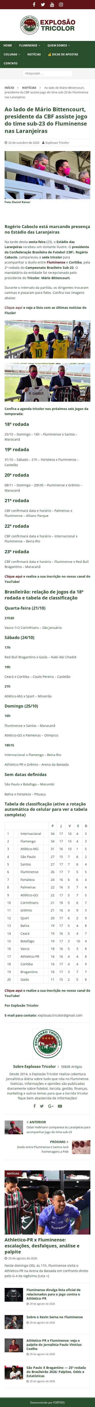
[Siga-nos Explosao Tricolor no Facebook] (34, 1106)
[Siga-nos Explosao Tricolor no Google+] (49, 1106)
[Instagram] (61, 4)
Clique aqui (13, 307)
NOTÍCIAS (34, 54)
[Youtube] (52, 4)
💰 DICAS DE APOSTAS (63, 54)
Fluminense (28, 45)
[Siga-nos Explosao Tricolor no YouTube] (58, 1106)
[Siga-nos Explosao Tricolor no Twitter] (40, 1106)
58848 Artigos (71, 1066)
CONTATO (11, 63)
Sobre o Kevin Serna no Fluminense (55, 1317)
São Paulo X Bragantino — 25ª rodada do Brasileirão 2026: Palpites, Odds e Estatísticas (56, 1371)
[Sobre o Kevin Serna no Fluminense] (14, 1322)
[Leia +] (43, 1276)
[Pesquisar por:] (47, 73)
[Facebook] (34, 4)
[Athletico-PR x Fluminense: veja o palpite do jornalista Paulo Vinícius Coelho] (14, 1345)
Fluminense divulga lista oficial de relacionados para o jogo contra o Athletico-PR (53, 1294)
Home (7, 45)
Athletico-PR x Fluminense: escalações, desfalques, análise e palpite (42, 1246)
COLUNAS (10, 54)
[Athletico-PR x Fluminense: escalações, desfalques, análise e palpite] (47, 1202)
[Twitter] (43, 4)
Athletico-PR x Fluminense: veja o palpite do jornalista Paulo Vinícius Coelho (54, 1344)
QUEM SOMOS (57, 45)
